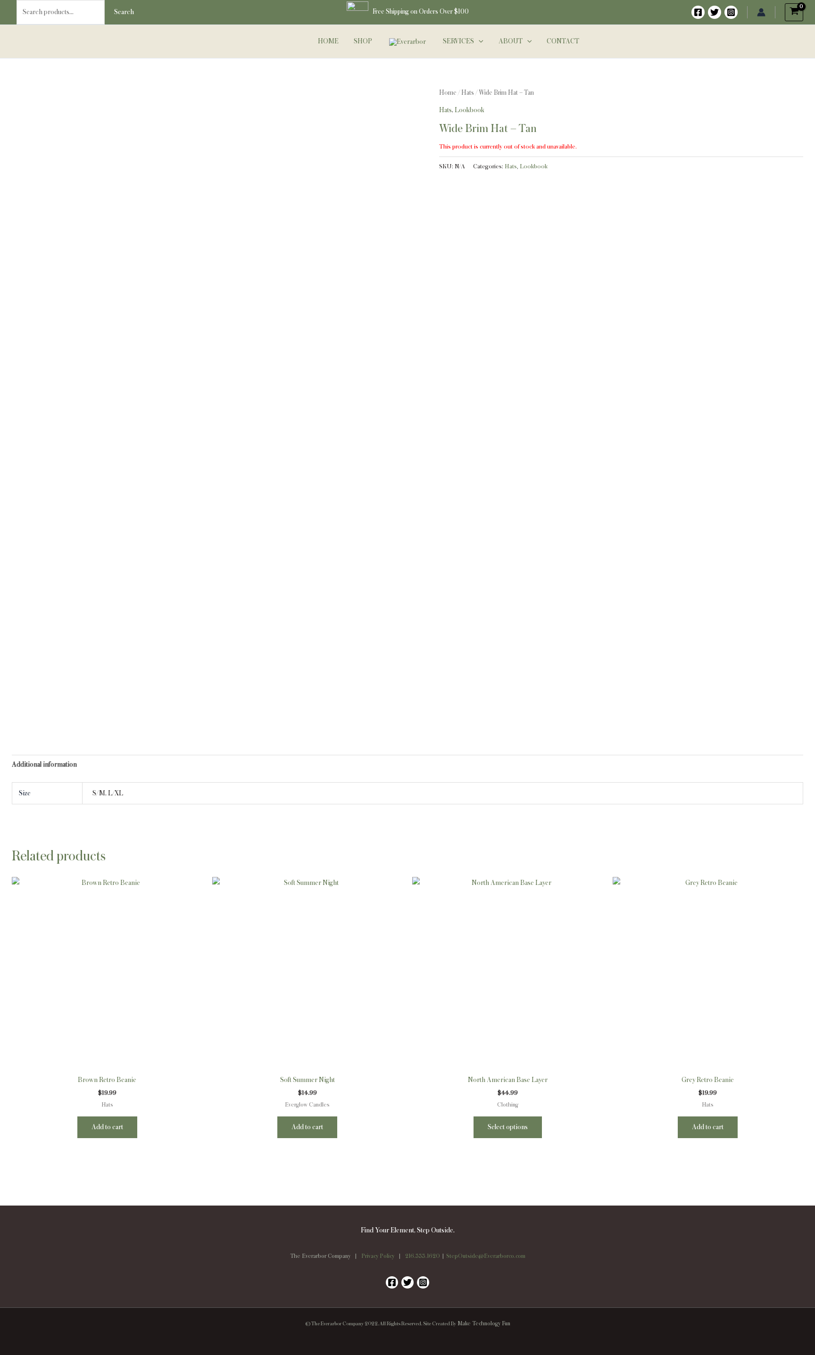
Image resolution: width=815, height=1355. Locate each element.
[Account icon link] (761, 12)
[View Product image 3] (260, 678)
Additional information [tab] (44, 764)
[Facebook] (698, 12)
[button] (478, 41)
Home (448, 93)
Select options (508, 1127)
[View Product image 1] (59, 678)
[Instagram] (731, 12)
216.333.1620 (422, 1256)
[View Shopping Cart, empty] (794, 12)
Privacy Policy (377, 1256)
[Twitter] (714, 12)
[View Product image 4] (361, 678)
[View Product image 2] (160, 678)
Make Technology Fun (483, 1324)
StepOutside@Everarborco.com (485, 1256)
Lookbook (469, 110)
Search (124, 12)
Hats (467, 93)
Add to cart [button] (107, 1127)
